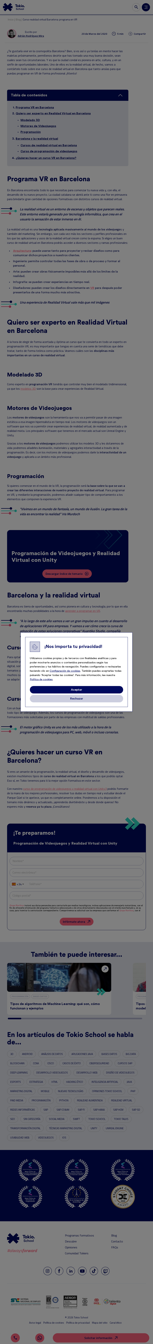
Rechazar (76, 698)
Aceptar (76, 689)
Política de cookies (41, 679)
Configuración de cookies (65, 671)
